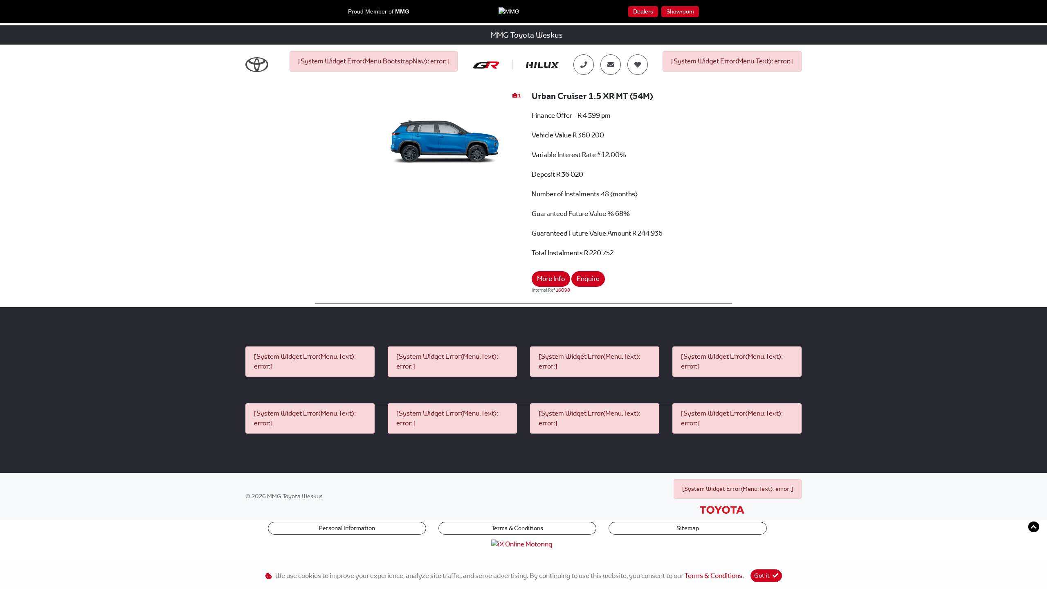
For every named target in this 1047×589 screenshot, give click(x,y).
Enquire (588, 278)
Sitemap (687, 528)
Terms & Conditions (517, 528)
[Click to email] (610, 64)
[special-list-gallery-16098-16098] (445, 134)
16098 (563, 290)
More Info (551, 278)
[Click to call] (583, 64)
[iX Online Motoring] (523, 544)
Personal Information (347, 528)
